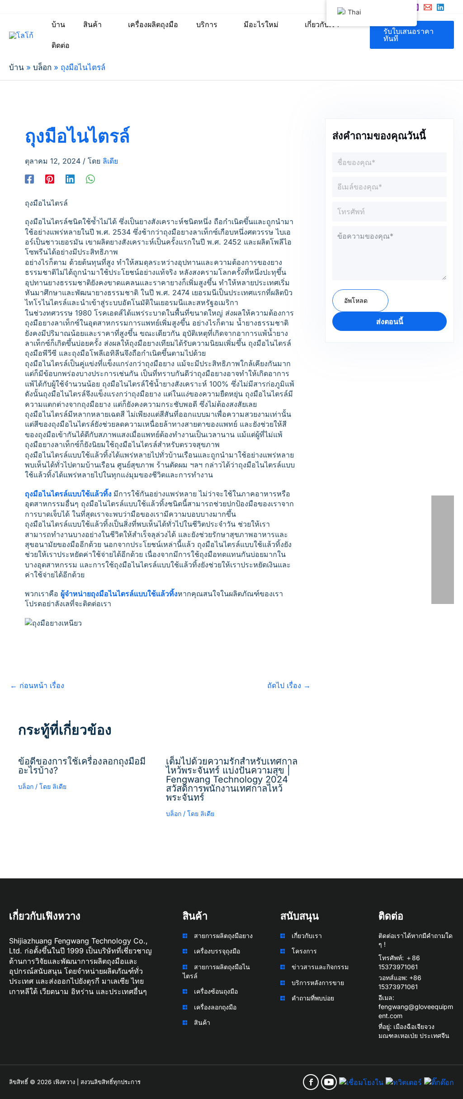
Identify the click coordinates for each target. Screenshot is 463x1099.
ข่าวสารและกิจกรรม (320, 967)
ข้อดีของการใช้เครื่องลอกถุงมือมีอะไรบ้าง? (82, 766)
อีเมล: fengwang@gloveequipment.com (415, 1006)
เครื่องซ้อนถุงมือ (216, 991)
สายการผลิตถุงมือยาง (223, 935)
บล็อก (25, 786)
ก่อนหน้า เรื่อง (37, 685)
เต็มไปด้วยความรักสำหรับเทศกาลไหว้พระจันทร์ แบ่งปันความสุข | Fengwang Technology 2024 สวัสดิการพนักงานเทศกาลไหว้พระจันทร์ (232, 779)
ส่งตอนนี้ (389, 321)
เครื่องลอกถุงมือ (215, 1007)
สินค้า (202, 1022)
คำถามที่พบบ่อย (313, 998)
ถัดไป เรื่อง (289, 685)
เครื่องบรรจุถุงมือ (217, 951)
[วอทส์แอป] (90, 179)
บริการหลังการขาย (318, 982)
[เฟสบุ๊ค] (29, 179)
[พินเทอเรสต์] (49, 179)
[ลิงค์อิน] (440, 7)
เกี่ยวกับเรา (307, 935)
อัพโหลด (356, 300)
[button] (106, 24)
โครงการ (304, 951)
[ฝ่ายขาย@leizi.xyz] (427, 7)
